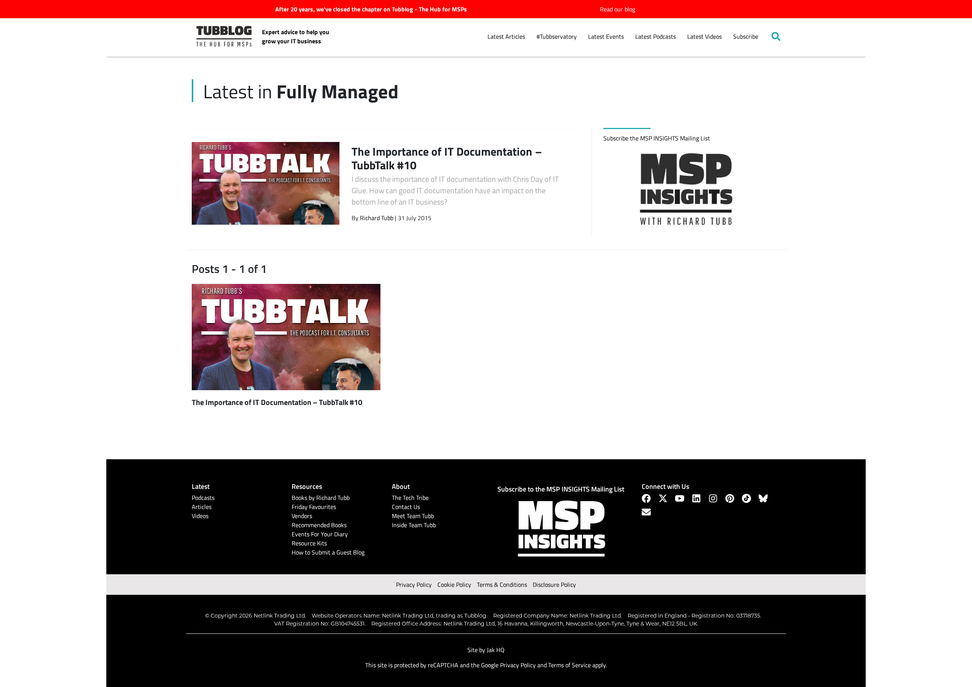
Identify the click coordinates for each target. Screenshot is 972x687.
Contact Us (406, 507)
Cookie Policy (454, 584)
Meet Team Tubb (413, 516)
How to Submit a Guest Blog (328, 552)
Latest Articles (506, 36)
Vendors (302, 516)
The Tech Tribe (410, 497)
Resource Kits (309, 543)
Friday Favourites (314, 507)
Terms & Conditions (502, 584)
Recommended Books (319, 525)
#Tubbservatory (556, 36)
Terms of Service (569, 665)
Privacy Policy (414, 584)
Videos (200, 516)
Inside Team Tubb (414, 525)
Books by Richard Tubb (321, 497)
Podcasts (203, 497)
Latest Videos (704, 36)
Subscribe (745, 36)
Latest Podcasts (655, 36)
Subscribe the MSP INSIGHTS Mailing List (656, 138)
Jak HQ (496, 650)
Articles (201, 507)
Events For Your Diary (320, 534)
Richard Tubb (376, 218)
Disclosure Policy (554, 584)
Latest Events (606, 36)
